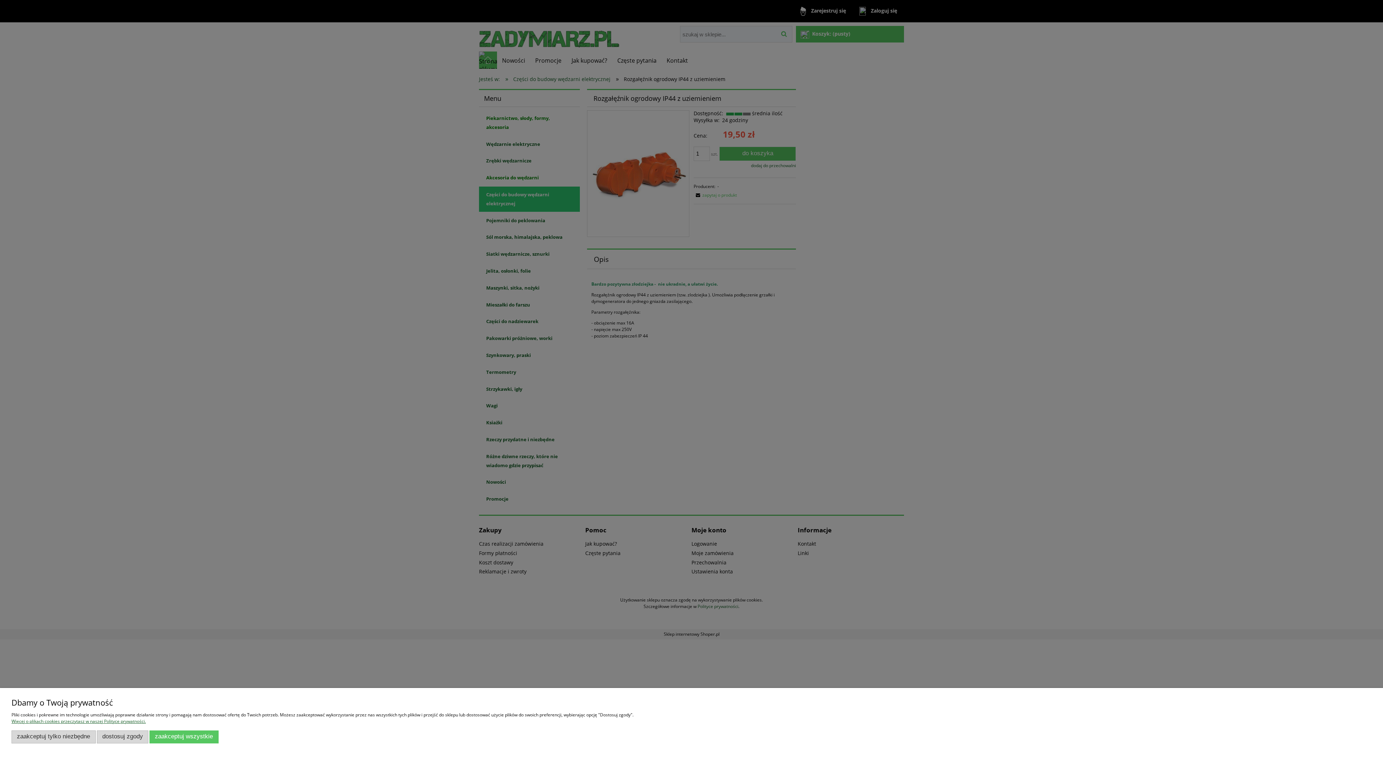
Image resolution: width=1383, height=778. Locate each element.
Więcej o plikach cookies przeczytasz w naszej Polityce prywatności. (79, 721)
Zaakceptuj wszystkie (184, 736)
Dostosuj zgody (122, 736)
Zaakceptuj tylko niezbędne (53, 736)
